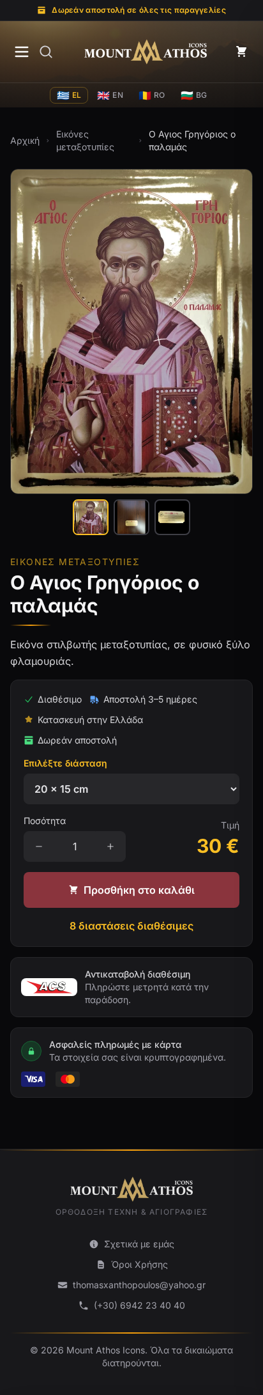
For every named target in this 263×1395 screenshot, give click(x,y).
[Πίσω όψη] (131, 517)
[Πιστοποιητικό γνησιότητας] (172, 517)
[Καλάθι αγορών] (241, 51)
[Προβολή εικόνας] (91, 517)
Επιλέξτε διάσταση (65, 763)
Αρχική (25, 140)
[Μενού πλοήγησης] (21, 51)
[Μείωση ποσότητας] (39, 846)
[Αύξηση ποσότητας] (110, 846)
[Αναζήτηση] (46, 52)
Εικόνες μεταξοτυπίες (85, 140)
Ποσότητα (45, 820)
